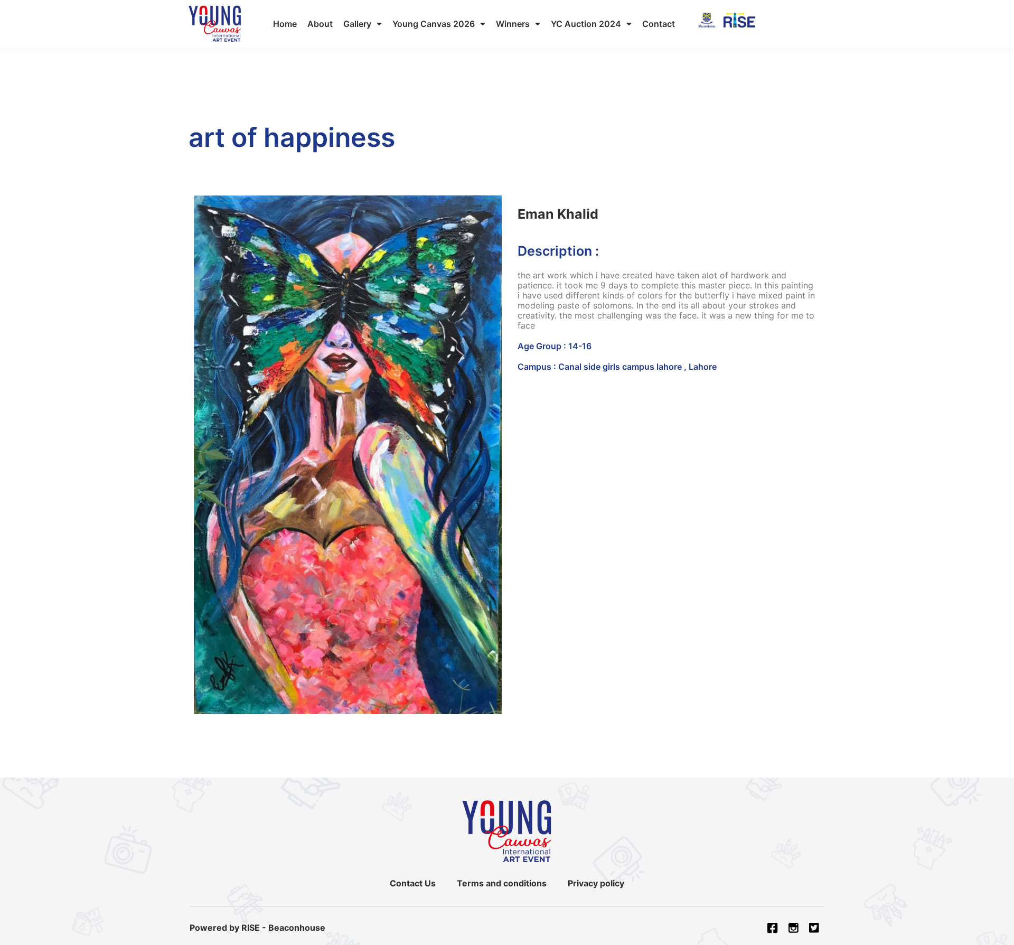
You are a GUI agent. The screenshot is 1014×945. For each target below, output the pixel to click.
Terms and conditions (502, 883)
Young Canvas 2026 (433, 23)
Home (285, 23)
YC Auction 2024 (586, 23)
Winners (513, 23)
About (320, 23)
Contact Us (413, 883)
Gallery (357, 23)
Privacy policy (596, 883)
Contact (658, 23)
